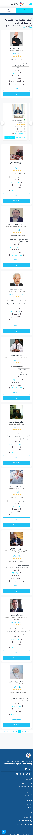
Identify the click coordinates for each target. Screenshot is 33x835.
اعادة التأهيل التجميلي (23, 304)
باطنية (15, 53)
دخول (28, 792)
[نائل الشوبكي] (16, 539)
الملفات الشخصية (16, 89)
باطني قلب (16, 168)
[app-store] (29, 769)
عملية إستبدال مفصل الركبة (21, 372)
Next (2, 123)
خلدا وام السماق (13, 444)
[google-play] (26, 769)
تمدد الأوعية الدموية (23, 634)
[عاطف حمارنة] (16, 477)
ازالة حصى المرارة (24, 241)
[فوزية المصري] (16, 672)
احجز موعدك (16, 94)
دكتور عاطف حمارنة (16, 486)
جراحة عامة (15, 230)
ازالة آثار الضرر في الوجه (10, 304)
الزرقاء (17, 73)
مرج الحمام (13, 182)
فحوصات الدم (26, 696)
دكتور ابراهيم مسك (16, 289)
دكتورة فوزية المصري (16, 681)
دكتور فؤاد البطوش (16, 615)
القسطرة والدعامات (10, 631)
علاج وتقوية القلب (9, 567)
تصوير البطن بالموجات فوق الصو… (20, 65)
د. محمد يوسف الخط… (20, 120)
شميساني (13, 247)
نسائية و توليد (15, 687)
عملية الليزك (26, 436)
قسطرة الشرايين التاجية (23, 565)
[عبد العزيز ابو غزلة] (16, 215)
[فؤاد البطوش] (16, 605)
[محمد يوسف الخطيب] (19, 111)
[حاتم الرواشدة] (16, 345)
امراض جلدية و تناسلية (15, 294)
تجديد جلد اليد (25, 306)
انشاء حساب (26, 795)
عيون (15, 427)
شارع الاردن (13, 639)
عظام (15, 360)
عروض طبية (26, 789)
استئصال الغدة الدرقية (24, 239)
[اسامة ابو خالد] (16, 412)
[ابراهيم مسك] (16, 279)
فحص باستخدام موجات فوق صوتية (20, 698)
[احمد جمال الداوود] (16, 38)
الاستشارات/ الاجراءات (24, 786)
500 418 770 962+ (16, 84)
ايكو (19, 177)
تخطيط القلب (26, 177)
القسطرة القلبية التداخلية (23, 631)
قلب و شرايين (15, 556)
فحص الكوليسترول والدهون (22, 68)
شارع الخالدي (13, 380)
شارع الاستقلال (13, 706)
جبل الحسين (13, 311)
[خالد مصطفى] (16, 153)
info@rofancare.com (22, 824)
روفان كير (15, 4)
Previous (31, 123)
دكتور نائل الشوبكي (16, 548)
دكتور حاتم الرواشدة (16, 355)
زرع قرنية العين (24, 439)
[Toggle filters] (4, 832)
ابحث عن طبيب (26, 783)
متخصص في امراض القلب (23, 501)
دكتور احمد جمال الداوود (16, 48)
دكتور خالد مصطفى (16, 162)
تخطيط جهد (13, 177)
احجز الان (14, 137)
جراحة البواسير (13, 239)
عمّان (18, 182)
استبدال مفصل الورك (24, 370)
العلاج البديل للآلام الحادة (23, 63)
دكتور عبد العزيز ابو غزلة (16, 224)
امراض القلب (11, 501)
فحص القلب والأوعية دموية (22, 567)
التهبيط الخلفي (24, 701)
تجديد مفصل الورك (24, 374)
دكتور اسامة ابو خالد (16, 421)
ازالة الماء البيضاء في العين (14, 436)
